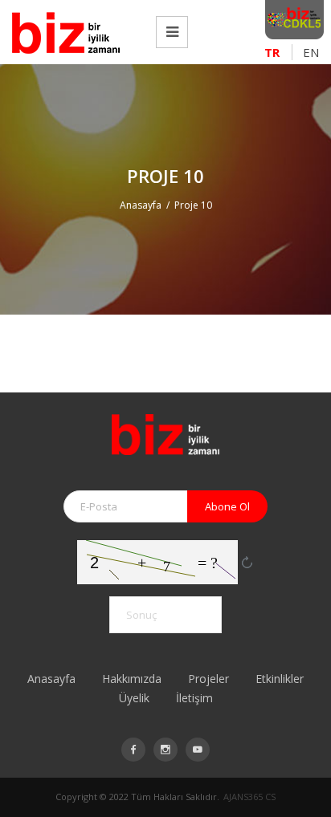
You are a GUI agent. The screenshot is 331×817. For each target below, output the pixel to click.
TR (272, 52)
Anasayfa (140, 205)
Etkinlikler (279, 678)
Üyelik (134, 697)
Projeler (208, 678)
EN (311, 52)
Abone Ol (227, 506)
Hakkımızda (131, 678)
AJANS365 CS (249, 797)
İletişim (194, 697)
